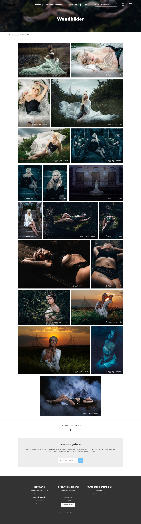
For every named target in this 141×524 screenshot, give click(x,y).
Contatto (68, 500)
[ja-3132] (34, 103)
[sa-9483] (54, 350)
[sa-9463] (97, 307)
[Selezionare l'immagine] (20, 75)
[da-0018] (44, 307)
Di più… (85, 4)
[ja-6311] (30, 220)
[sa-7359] (111, 220)
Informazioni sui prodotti (54, 4)
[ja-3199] (87, 103)
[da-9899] (107, 350)
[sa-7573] (70, 396)
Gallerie (38, 4)
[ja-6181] (97, 145)
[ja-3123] (97, 60)
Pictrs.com (78, 513)
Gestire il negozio (99, 494)
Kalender (39, 504)
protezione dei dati (68, 497)
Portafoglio (99, 490)
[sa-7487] (107, 264)
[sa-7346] (70, 220)
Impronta (68, 494)
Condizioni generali (68, 490)
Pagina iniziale (14, 35)
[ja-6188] (30, 183)
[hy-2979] (44, 60)
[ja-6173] (55, 183)
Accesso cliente (73, 4)
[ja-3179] (44, 145)
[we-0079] (96, 183)
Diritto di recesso (68, 504)
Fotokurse (39, 500)
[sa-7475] (54, 264)
